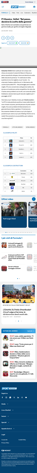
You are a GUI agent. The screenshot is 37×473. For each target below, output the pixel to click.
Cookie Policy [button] (22, 440)
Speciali (3, 422)
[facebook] (2, 397)
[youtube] (26, 397)
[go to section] (34, 199)
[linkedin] (18, 397)
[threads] (22, 397)
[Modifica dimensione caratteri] (12, 38)
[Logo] (18, 6)
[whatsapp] (10, 397)
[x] (14, 397)
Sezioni (3, 416)
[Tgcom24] (4, 2)
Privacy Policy (5, 443)
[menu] (2, 7)
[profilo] (34, 7)
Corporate (4, 440)
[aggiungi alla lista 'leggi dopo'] (8, 38)
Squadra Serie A (6, 428)
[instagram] (6, 397)
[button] (18, 6)
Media (3, 404)
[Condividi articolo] (3, 38)
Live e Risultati (6, 410)
